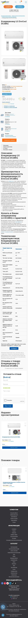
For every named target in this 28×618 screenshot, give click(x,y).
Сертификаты (14, 516)
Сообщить (14, 348)
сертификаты (18, 221)
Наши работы (14, 520)
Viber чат (15, 598)
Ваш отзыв (8, 406)
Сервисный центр (14, 514)
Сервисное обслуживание (10, 136)
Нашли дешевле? (6, 102)
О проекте (14, 529)
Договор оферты (14, 615)
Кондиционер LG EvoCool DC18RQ (11, 437)
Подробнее (7, 116)
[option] (14, 69)
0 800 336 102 (14, 10)
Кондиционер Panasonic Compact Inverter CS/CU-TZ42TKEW (13, 483)
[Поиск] (16, 2)
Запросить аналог (9, 140)
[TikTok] (13, 583)
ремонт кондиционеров (7, 232)
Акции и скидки (14, 518)
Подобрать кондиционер (8, 7)
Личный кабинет (14, 512)
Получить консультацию (20, 7)
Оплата (14, 530)
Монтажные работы (9, 135)
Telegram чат (15, 596)
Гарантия (14, 532)
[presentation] (2, 418)
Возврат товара (14, 534)
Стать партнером (14, 536)
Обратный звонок (14, 589)
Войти (7, 377)
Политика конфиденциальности (14, 614)
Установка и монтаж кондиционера (14, 540)
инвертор (11, 181)
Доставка (14, 538)
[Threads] (15, 583)
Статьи (14, 522)
